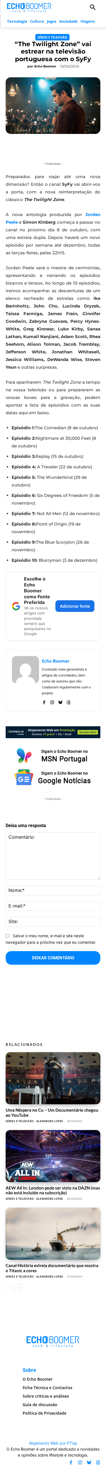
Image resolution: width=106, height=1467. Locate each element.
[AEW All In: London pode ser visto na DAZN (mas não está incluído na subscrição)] (53, 1156)
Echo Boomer (45, 66)
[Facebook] (44, 701)
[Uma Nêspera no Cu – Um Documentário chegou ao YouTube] (53, 1078)
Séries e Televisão (52, 37)
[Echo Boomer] (29, 7)
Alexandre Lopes (49, 1121)
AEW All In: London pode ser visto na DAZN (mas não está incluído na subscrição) (53, 1190)
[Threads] (68, 701)
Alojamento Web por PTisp (53, 1443)
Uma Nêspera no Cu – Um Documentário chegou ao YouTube (52, 1112)
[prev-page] (9, 1287)
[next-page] (18, 1287)
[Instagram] (52, 701)
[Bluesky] (60, 701)
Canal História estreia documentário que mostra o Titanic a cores (52, 1268)
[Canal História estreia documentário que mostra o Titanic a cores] (53, 1234)
